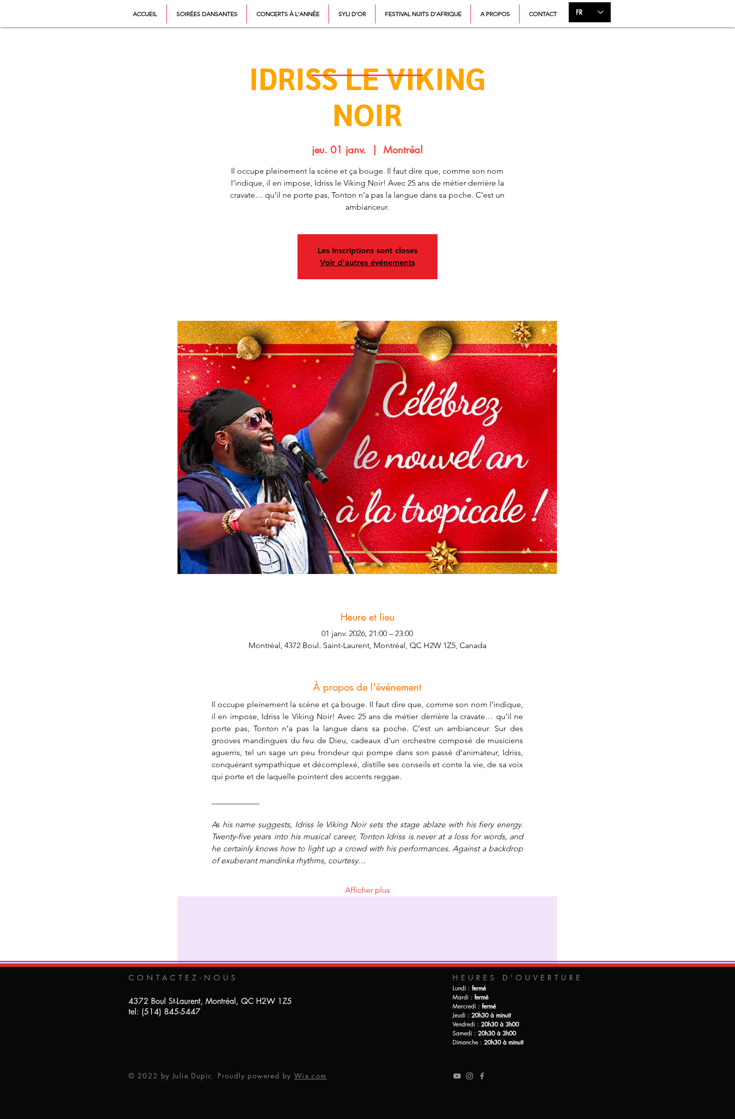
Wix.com (310, 1075)
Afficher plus (367, 890)
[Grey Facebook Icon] (482, 1075)
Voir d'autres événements (367, 262)
